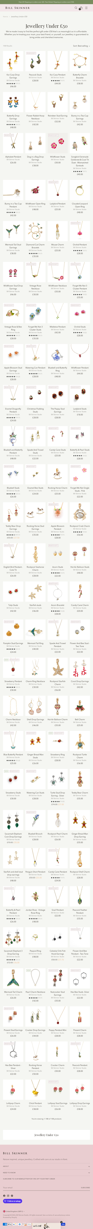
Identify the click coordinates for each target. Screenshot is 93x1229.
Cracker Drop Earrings (35, 1030)
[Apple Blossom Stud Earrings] (13, 354)
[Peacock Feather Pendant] (80, 896)
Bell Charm (80, 719)
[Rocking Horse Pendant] (35, 1051)
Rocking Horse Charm (57, 488)
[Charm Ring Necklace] (35, 668)
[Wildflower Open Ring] (35, 190)
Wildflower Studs (57, 157)
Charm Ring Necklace (35, 681)
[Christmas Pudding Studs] (35, 395)
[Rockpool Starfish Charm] (58, 668)
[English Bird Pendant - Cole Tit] (13, 553)
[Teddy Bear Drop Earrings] (13, 512)
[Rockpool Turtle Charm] (80, 741)
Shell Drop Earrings (35, 719)
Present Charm (79, 1030)
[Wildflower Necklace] (58, 272)
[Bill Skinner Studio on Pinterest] (12, 1196)
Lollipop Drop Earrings (80, 1103)
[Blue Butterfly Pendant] (13, 741)
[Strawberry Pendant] (13, 668)
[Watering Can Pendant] (35, 354)
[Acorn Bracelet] (58, 591)
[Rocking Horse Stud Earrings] (35, 512)
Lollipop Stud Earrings (57, 1103)
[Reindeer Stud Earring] (58, 102)
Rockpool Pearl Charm (58, 834)
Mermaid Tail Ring (35, 643)
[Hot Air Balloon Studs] (80, 553)
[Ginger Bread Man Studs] (35, 741)
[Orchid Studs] (80, 313)
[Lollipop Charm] (13, 1090)
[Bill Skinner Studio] (17, 8)
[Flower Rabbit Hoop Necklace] (35, 102)
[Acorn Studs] (58, 553)
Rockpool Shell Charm (80, 872)
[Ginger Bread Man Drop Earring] (80, 820)
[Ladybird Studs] (80, 395)
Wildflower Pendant (80, 367)
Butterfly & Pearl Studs (79, 450)
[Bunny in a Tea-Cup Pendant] (13, 190)
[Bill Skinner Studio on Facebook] (4, 1196)
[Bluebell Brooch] (35, 820)
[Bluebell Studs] (13, 474)
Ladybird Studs (79, 409)
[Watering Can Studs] (35, 779)
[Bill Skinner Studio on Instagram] (8, 1196)
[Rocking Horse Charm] (58, 474)
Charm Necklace (13, 719)
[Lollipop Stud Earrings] (58, 1090)
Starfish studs (35, 605)
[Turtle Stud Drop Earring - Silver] (58, 779)
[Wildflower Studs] (58, 143)
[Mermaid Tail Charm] (13, 978)
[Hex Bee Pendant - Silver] (13, 1051)
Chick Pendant (35, 1103)
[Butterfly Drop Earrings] (13, 102)
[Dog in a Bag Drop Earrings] (35, 143)
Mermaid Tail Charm (13, 992)
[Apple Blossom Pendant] (58, 512)
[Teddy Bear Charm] (80, 779)
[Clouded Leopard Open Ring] (80, 190)
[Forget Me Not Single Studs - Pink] (80, 474)
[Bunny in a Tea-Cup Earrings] (80, 102)
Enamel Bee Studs (35, 488)
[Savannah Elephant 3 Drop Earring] (13, 937)
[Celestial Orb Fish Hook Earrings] (58, 937)
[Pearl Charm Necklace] (35, 978)
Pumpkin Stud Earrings (13, 643)
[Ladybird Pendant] (58, 190)
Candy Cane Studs (57, 450)
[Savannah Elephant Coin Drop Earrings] (13, 820)
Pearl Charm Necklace (35, 992)
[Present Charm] (80, 1016)
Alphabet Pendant (13, 157)
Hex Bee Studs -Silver (80, 992)
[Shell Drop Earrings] (35, 706)
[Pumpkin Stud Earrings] (13, 629)
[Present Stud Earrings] (13, 1016)
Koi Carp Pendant (57, 74)
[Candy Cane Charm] (80, 591)
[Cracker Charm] (58, 1051)
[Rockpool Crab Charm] (80, 512)
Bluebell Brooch (35, 834)
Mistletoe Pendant (58, 327)
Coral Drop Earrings (80, 681)
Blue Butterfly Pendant (13, 754)
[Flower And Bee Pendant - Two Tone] (80, 937)
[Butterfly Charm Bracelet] (80, 61)
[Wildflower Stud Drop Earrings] (13, 272)
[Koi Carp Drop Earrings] (13, 61)
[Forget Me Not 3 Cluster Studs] (35, 313)
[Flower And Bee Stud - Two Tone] (80, 629)
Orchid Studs (80, 327)
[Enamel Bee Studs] (35, 474)
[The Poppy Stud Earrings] (58, 395)
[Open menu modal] (86, 7)
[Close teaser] (61, 1222)
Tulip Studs (13, 605)
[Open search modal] (75, 7)
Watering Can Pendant (35, 367)
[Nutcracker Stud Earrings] (58, 978)
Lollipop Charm (13, 1103)
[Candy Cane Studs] (58, 436)
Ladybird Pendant (57, 203)
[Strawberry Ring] (58, 741)
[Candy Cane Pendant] (58, 858)
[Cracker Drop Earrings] (35, 1016)
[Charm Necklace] (13, 706)
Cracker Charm (57, 1065)
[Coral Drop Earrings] (80, 668)
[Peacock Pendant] (80, 1051)
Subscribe (85, 1188)
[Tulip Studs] (13, 591)
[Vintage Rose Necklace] (35, 272)
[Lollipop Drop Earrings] (80, 1090)
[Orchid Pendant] (80, 231)
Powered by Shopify (10, 1217)
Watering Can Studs (35, 792)
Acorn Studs (57, 567)
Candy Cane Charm (80, 605)
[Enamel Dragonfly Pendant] (13, 395)
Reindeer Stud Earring (57, 115)
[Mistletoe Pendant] (58, 313)
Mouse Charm (57, 244)
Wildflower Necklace (57, 285)
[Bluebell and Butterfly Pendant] (13, 436)
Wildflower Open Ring (35, 203)
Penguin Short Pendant (35, 872)
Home (5, 16)
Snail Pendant (58, 910)
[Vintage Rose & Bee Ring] (13, 313)
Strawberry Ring (57, 754)
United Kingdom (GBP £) (14, 1211)
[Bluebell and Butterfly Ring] (58, 354)
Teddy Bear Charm (80, 792)
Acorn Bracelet (57, 605)
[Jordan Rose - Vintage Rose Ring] (35, 896)
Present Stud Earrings (13, 1030)
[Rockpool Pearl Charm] (58, 820)
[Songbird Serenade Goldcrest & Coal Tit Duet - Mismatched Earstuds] (80, 143)
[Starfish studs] (35, 591)
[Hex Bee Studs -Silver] (80, 978)
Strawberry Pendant (13, 681)
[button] (46, 1226)
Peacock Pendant (79, 1065)
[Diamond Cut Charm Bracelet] (35, 231)
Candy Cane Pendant (57, 872)
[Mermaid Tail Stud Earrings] (13, 231)
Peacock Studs (35, 74)
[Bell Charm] (80, 706)
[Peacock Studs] (35, 61)
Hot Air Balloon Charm (58, 719)
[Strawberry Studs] (13, 779)
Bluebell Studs (13, 488)
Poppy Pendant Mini (57, 1030)
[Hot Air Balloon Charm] (58, 706)
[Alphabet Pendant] (13, 143)
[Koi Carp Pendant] (58, 61)
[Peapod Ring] (35, 937)
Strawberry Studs (13, 792)
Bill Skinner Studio (22, 1215)
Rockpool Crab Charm (80, 526)
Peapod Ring (35, 951)
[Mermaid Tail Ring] (35, 629)
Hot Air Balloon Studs (79, 567)
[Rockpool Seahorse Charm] (35, 553)
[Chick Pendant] (35, 1090)
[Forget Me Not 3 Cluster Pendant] (80, 272)
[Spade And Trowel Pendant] (58, 629)
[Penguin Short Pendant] (35, 858)
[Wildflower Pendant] (80, 354)
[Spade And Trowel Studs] (35, 436)
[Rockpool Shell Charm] (80, 858)
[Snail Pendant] (58, 896)
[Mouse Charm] (58, 231)
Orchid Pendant (80, 244)
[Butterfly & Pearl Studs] (80, 436)
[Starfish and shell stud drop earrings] (13, 858)
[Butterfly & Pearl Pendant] (13, 896)
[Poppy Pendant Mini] (58, 1016)
